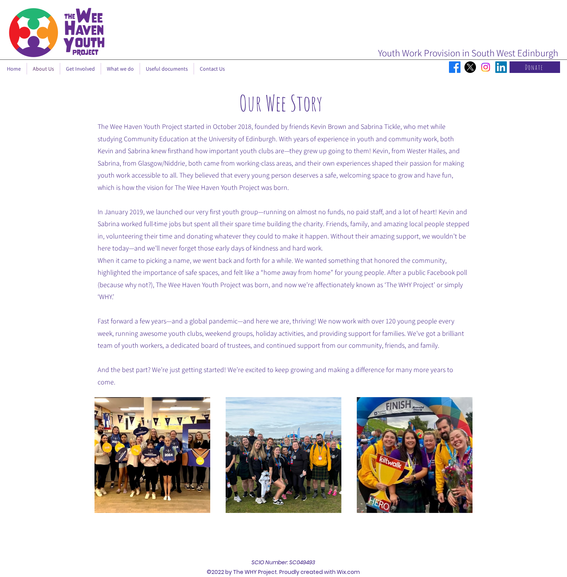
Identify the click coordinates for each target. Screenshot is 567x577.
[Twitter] (470, 67)
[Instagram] (485, 67)
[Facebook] (455, 67)
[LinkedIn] (501, 67)
